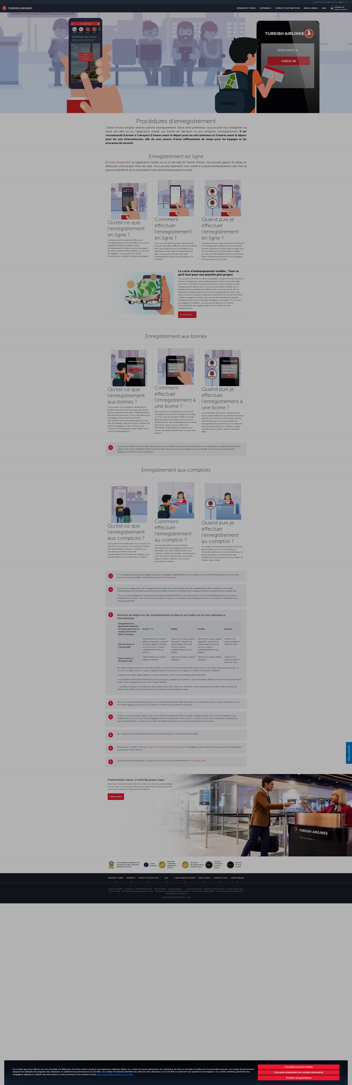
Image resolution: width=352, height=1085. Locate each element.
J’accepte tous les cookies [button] (298, 1067)
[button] (299, 1077)
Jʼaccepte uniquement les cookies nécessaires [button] (298, 1072)
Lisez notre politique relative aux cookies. (115, 1074)
